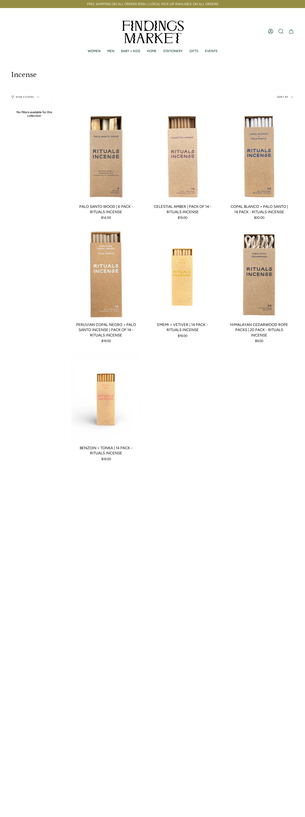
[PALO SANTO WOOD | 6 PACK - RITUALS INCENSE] (106, 156)
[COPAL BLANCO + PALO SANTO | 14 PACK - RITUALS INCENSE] (259, 156)
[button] (281, 31)
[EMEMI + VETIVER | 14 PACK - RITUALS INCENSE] (182, 275)
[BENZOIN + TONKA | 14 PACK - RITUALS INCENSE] (106, 398)
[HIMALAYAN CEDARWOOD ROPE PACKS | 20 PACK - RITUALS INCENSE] (259, 275)
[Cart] (291, 31)
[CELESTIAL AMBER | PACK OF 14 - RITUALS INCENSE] (182, 156)
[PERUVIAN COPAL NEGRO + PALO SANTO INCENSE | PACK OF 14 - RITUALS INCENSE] (106, 275)
